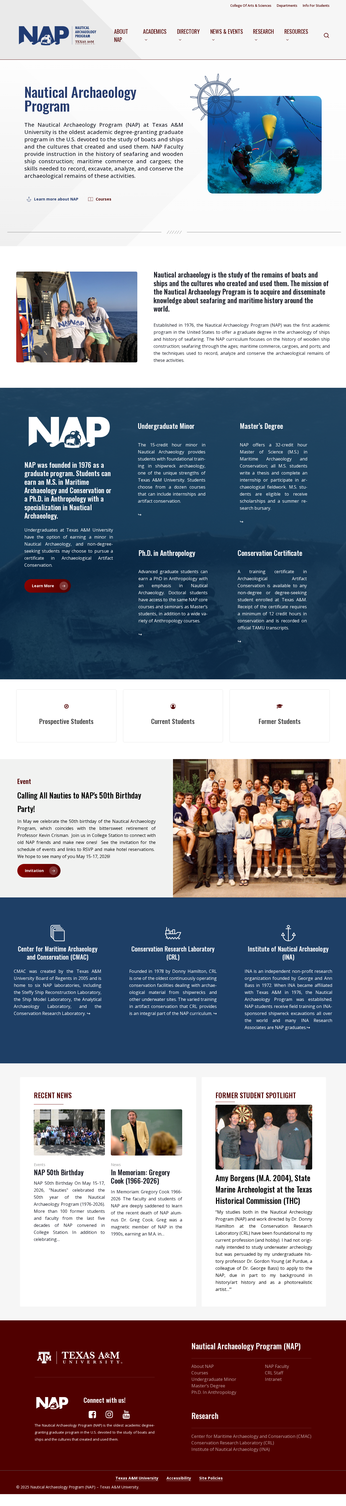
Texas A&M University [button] (136, 1478)
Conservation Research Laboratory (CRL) (232, 1443)
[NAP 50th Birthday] (69, 1176)
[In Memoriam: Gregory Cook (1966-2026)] (146, 1173)
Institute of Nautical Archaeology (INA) (230, 1449)
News (116, 1164)
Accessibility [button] (179, 1478)
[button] (56, 199)
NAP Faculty (277, 1366)
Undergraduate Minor (213, 1379)
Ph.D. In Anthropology (213, 1392)
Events (39, 1164)
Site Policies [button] (211, 1478)
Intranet (273, 1379)
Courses (199, 1373)
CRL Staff (274, 1373)
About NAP (202, 1366)
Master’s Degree (208, 1386)
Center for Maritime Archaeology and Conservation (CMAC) (251, 1436)
